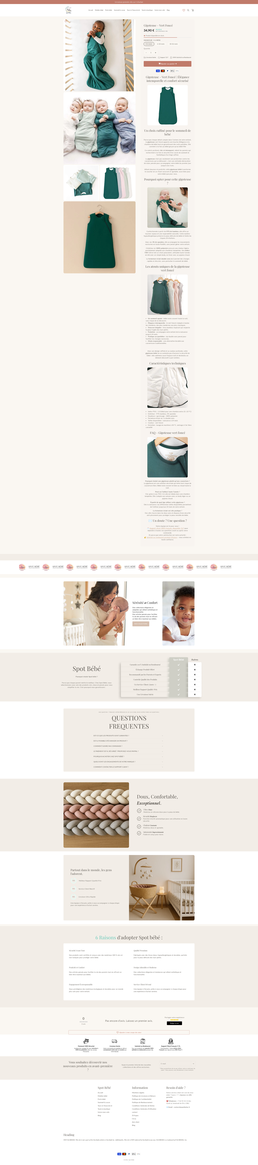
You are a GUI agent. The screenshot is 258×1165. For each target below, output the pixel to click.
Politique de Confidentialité (141, 1099)
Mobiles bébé (102, 1096)
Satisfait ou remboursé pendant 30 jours (162, 537)
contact (134, 1112)
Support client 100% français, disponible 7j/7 (167, 528)
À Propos (135, 1115)
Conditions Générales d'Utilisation (144, 1109)
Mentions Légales (138, 1093)
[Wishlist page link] (184, 10)
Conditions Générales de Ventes (143, 1106)
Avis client (135, 1122)
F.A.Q (134, 1119)
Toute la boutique (104, 1109)
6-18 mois (160, 44)
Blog (99, 1115)
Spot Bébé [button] (104, 1087)
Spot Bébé (131, 1159)
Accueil (100, 1093)
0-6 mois (149, 44)
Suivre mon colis (103, 1112)
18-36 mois (174, 44)
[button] (99, 10)
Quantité (147, 48)
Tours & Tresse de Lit (105, 1106)
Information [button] (140, 1087)
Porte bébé (102, 1099)
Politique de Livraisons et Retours (144, 1096)
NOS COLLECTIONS (140, 624)
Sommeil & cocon (104, 1102)
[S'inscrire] (193, 1063)
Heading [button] (68, 1135)
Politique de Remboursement (142, 1102)
